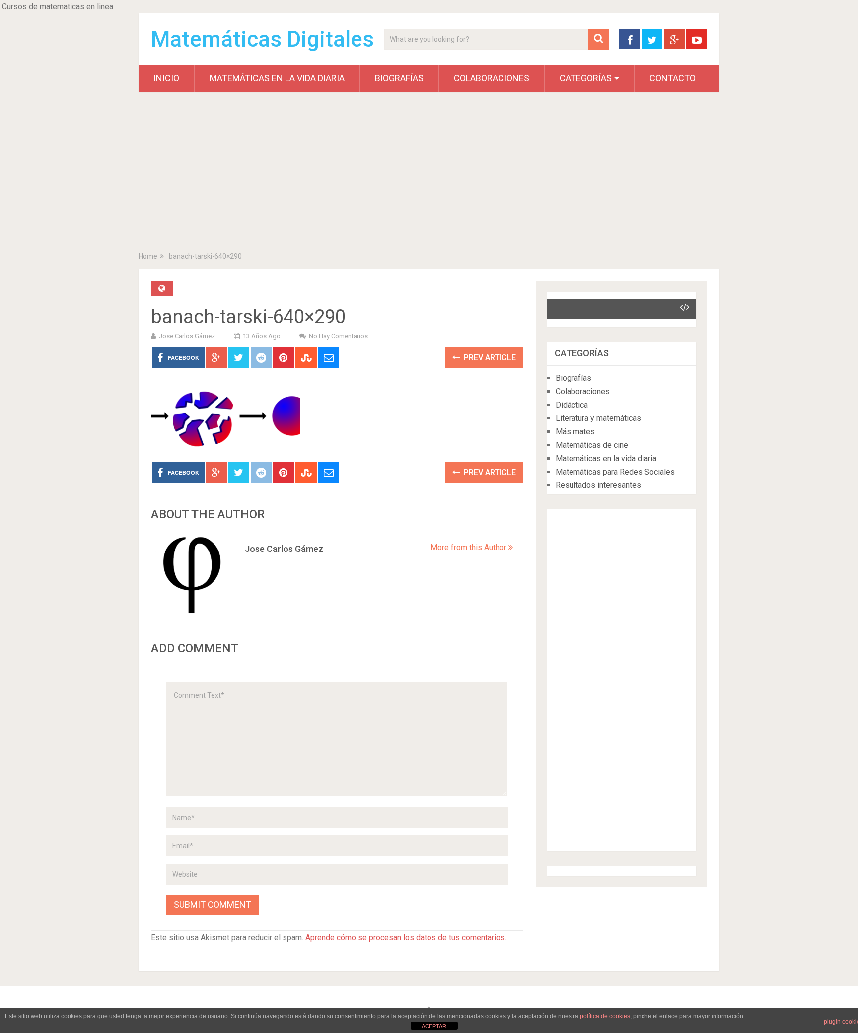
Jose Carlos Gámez (187, 336)
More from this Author (469, 547)
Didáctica (572, 405)
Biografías (399, 78)
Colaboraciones (491, 78)
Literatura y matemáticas (598, 418)
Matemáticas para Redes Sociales (615, 472)
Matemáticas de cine (592, 445)
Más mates (575, 431)
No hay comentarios (338, 336)
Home (148, 256)
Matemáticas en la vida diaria (277, 78)
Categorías (586, 78)
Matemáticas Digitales (262, 39)
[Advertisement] (429, 173)
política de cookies (605, 1016)
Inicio (166, 78)
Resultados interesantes (598, 485)
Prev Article (489, 357)
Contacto (672, 78)
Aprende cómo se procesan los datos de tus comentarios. (405, 937)
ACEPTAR (434, 1026)
